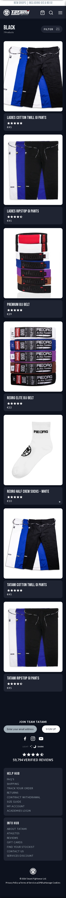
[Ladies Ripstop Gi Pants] (33, 170)
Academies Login (19, 810)
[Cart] (42, 13)
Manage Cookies (52, 882)
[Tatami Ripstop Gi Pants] (33, 637)
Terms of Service (28, 882)
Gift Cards (15, 842)
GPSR (40, 882)
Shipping (13, 783)
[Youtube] (41, 738)
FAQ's (10, 779)
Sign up (51, 729)
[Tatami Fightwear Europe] (15, 13)
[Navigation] (61, 12)
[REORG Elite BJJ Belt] (33, 356)
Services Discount (20, 855)
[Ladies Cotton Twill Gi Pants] (33, 76)
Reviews (12, 837)
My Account (16, 806)
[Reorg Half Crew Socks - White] (33, 450)
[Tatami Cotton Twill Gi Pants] (33, 543)
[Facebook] (25, 738)
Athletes (13, 833)
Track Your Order (20, 788)
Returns (13, 792)
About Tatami (17, 828)
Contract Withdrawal (24, 797)
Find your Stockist (21, 846)
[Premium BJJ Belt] (33, 263)
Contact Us (15, 851)
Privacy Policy (12, 882)
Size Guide (14, 801)
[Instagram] (33, 738)
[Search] (51, 13)
